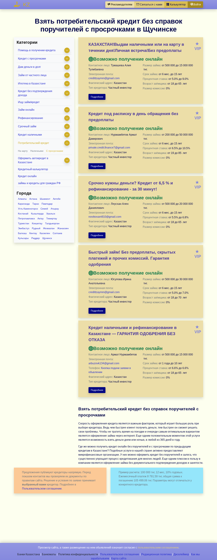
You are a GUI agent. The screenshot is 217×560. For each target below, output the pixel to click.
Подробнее (97, 96)
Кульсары (23, 238)
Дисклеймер (181, 554)
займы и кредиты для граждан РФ (39, 183)
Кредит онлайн (27, 176)
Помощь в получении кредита (36, 50)
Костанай (23, 213)
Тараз (35, 203)
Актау (40, 218)
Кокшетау (37, 223)
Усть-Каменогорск (28, 208)
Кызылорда (37, 213)
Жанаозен (63, 228)
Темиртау (51, 218)
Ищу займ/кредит (29, 102)
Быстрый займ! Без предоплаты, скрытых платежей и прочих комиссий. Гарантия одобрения (131, 258)
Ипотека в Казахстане (32, 83)
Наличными (36, 150)
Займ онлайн (26, 109)
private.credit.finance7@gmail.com (109, 147)
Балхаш (22, 233)
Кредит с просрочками (32, 58)
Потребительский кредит (33, 143)
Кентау (33, 233)
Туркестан (23, 223)
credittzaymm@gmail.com (104, 78)
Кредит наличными (30, 134)
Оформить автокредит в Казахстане (33, 160)
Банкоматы (49, 554)
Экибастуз (23, 228)
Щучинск (47, 238)
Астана (33, 198)
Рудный (36, 228)
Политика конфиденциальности (78, 554)
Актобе (57, 198)
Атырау (55, 208)
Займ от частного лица (32, 75)
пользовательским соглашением (158, 547)
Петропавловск (26, 218)
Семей (44, 208)
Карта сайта (118, 558)
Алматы (22, 198)
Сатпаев (57, 233)
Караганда (24, 203)
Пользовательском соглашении (42, 488)
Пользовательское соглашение (119, 554)
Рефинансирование (30, 118)
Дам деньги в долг (29, 66)
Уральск (50, 213)
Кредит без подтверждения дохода (35, 93)
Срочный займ (27, 126)
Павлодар (47, 203)
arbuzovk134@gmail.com (103, 363)
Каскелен (45, 233)
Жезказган (49, 228)
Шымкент (45, 198)
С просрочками (54, 150)
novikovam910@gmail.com (104, 216)
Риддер (35, 238)
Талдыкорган (52, 223)
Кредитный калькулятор (33, 169)
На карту (23, 150)
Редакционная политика (156, 554)
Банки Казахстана (28, 554)
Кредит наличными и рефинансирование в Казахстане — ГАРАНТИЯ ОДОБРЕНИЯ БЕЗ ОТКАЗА (132, 333)
